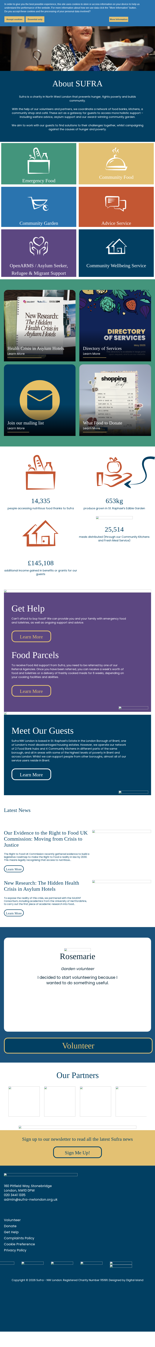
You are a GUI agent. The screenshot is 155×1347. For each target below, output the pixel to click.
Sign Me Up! (77, 1152)
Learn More (16, 354)
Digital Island (134, 1280)
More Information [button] (119, 19)
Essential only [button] (35, 19)
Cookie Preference (19, 1244)
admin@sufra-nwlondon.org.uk (31, 1199)
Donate (10, 1226)
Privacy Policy (15, 1250)
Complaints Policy (19, 1238)
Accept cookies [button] (14, 19)
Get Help (11, 1232)
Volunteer (78, 1045)
